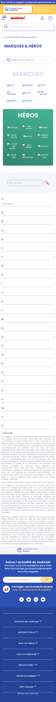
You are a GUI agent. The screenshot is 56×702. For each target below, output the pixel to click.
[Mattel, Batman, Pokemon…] (8, 60)
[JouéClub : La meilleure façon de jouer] (17, 20)
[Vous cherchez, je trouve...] (6, 26)
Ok (47, 579)
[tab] (28, 199)
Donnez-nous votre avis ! (28, 693)
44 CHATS (8, 203)
